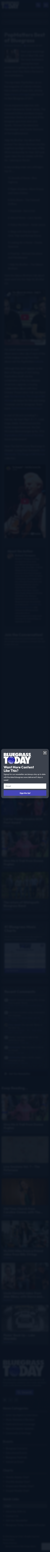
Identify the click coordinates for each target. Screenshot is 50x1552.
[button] (44, 752)
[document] (25, 776)
